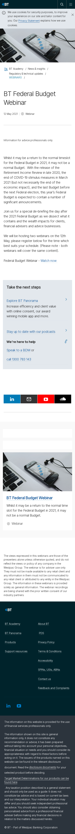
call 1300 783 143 (19, 359)
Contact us (44, 678)
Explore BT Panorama (22, 301)
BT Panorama (13, 633)
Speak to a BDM (18, 350)
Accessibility (45, 660)
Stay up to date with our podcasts (31, 331)
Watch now (49, 261)
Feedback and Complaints (53, 688)
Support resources (16, 651)
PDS (41, 633)
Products (10, 642)
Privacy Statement (29, 20)
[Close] (70, 15)
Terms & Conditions (50, 651)
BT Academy (12, 623)
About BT (43, 623)
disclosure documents (42, 767)
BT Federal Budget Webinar (30, 498)
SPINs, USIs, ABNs (49, 669)
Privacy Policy (46, 642)
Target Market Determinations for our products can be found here (36, 780)
